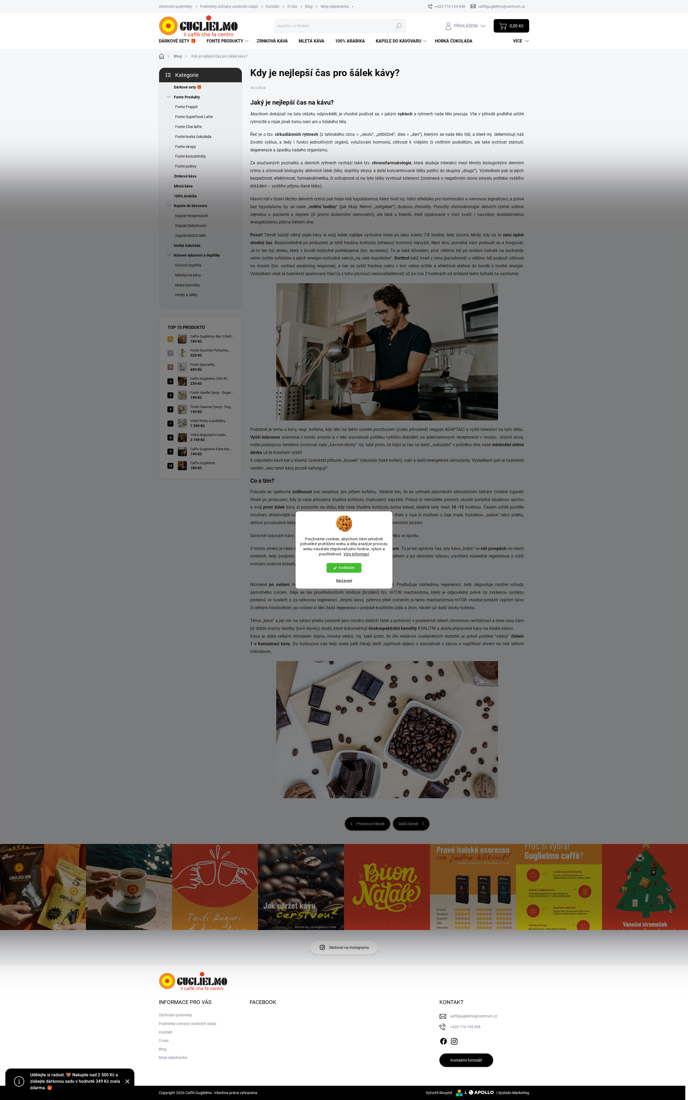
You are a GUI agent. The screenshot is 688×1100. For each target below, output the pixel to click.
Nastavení (344, 581)
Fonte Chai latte (188, 127)
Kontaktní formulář (466, 1060)
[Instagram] (454, 1041)
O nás (292, 6)
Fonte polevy (185, 166)
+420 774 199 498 (465, 1027)
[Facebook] (443, 1041)
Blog (309, 6)
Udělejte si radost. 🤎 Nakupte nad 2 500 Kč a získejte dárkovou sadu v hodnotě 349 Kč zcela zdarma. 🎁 (75, 1081)
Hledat (398, 26)
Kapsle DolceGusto (191, 225)
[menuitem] (179, 41)
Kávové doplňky (188, 265)
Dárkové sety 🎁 (187, 87)
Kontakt (272, 6)
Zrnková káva (185, 176)
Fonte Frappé (186, 107)
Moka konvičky (187, 285)
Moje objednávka (335, 6)
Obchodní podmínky (175, 6)
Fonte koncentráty (190, 156)
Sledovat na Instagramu (349, 947)
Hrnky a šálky (186, 295)
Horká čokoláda (187, 245)
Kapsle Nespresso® (191, 216)
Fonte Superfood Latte (194, 117)
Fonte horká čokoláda (193, 136)
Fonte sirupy (185, 146)
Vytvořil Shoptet (439, 1093)
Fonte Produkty (187, 97)
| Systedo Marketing (512, 1093)
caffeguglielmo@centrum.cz (473, 1016)
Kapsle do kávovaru (190, 206)
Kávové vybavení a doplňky (197, 255)
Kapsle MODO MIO (190, 235)
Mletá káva (183, 186)
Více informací (356, 554)
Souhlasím (346, 567)
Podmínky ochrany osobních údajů (229, 6)
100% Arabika (185, 196)
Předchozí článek (370, 824)
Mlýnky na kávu (188, 275)
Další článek (408, 824)
